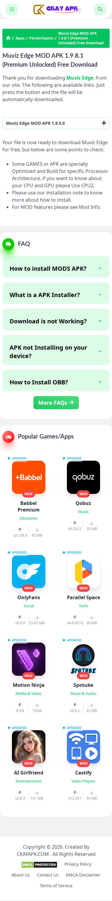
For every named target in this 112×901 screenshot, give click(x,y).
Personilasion (41, 38)
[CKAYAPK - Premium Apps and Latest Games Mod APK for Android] (56, 10)
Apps (20, 38)
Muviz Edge (79, 77)
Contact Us (48, 875)
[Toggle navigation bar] (12, 10)
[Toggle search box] (100, 10)
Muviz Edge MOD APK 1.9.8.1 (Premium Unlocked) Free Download (81, 38)
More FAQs (53, 402)
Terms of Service (56, 885)
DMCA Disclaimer (83, 875)
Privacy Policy (78, 864)
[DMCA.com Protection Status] (39, 866)
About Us (21, 875)
